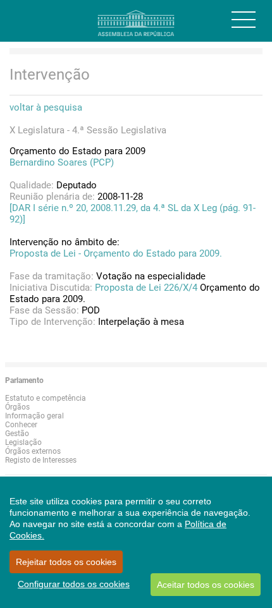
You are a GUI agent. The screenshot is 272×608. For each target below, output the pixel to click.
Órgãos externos (33, 451)
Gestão (17, 433)
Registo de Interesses (41, 460)
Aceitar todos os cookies (205, 585)
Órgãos (17, 407)
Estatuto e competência (45, 398)
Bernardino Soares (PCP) (61, 162)
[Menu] (244, 19)
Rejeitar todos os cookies (66, 562)
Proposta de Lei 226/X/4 (146, 287)
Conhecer (21, 424)
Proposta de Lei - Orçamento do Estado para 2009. (115, 253)
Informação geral (34, 415)
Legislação (23, 442)
